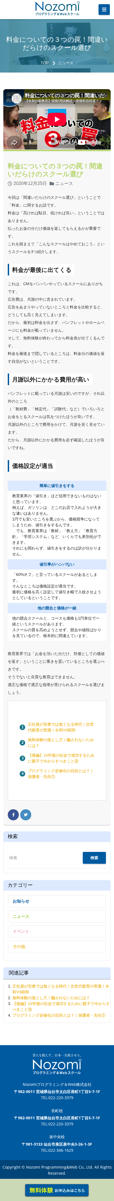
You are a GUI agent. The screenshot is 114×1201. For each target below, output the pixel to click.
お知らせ (21, 901)
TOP (45, 63)
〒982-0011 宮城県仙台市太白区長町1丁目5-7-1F (57, 1091)
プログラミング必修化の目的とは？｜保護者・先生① (58, 1015)
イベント (21, 931)
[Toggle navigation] (104, 9)
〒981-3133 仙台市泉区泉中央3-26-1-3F (57, 1144)
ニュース (66, 63)
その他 (19, 946)
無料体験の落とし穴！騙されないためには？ (51, 998)
